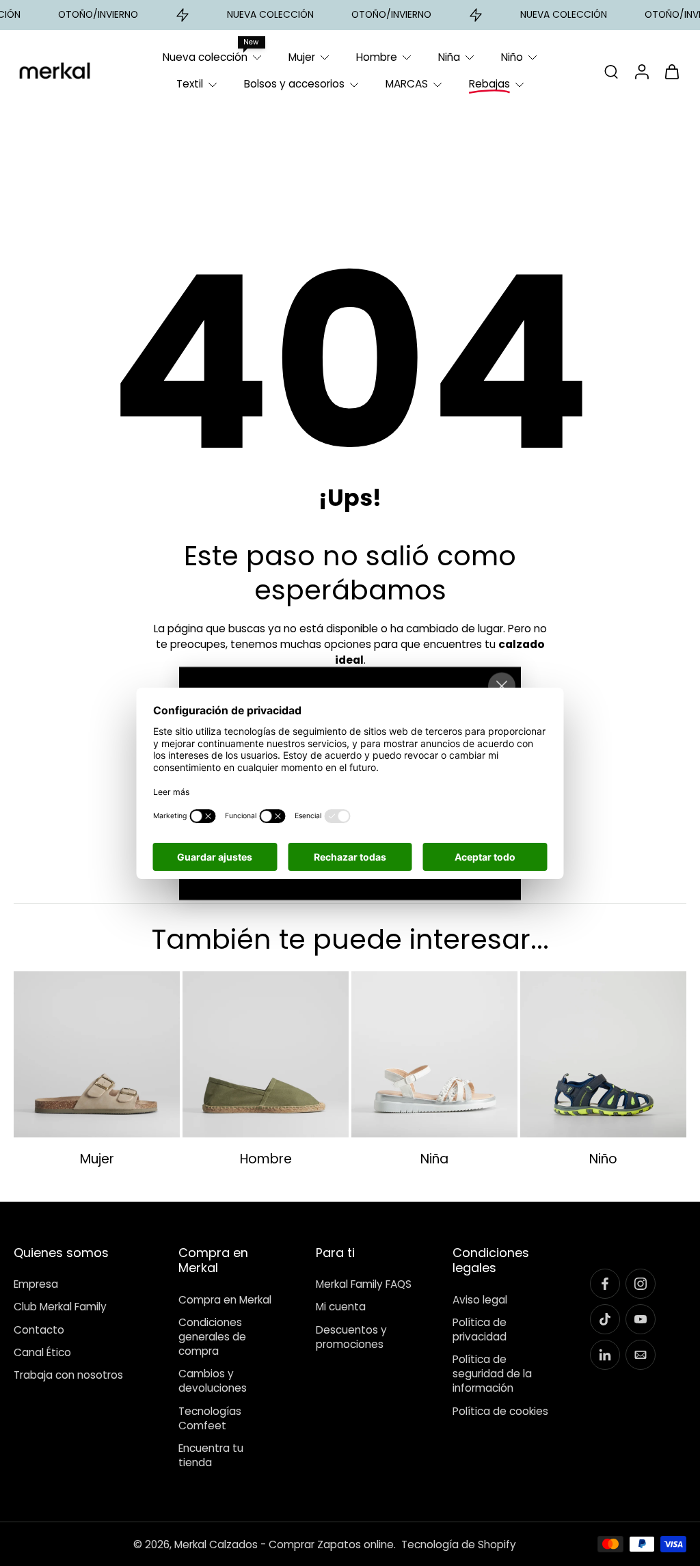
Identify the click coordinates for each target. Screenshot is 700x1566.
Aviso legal (480, 1299)
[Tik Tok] (605, 1319)
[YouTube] (640, 1319)
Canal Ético (42, 1352)
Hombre (376, 57)
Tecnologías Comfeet (209, 1417)
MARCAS (407, 84)
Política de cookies (500, 1410)
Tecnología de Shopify (458, 1544)
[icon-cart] (671, 71)
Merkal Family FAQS (364, 1284)
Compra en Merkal (224, 1299)
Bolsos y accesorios (294, 84)
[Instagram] (640, 1284)
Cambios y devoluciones (212, 1380)
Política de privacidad (480, 1329)
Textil (189, 84)
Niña (449, 57)
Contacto (39, 1330)
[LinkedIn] (605, 1355)
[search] (611, 71)
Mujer (301, 57)
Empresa (36, 1284)
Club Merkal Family (60, 1306)
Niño (512, 57)
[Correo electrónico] (640, 1355)
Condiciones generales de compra (212, 1336)
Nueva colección (205, 57)
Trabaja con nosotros (68, 1375)
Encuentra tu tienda (210, 1455)
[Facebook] (605, 1284)
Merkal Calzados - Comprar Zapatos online (284, 1544)
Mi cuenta (341, 1306)
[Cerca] (501, 685)
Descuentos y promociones (351, 1337)
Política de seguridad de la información (492, 1373)
